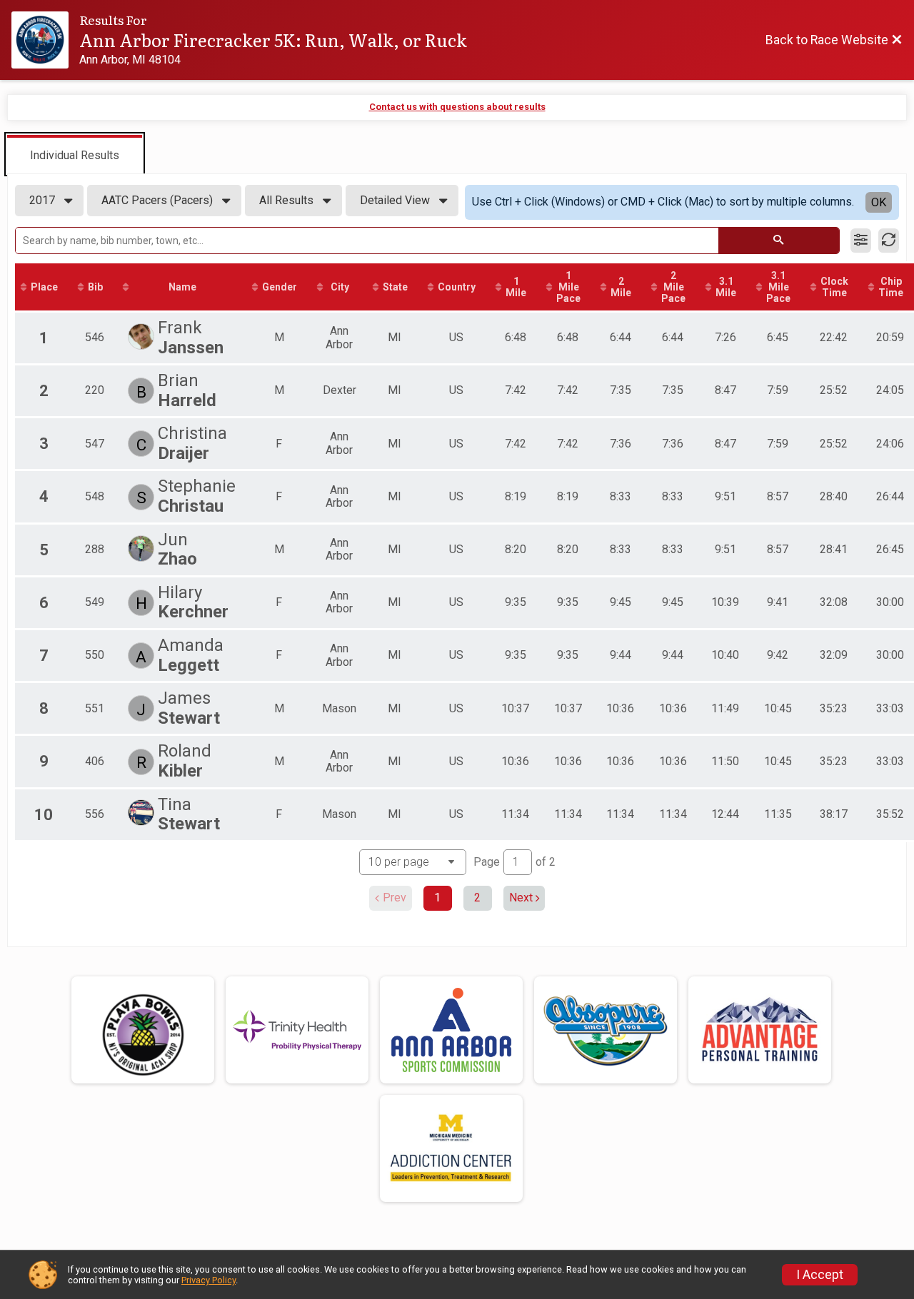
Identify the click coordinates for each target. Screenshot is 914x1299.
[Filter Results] (860, 240)
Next (521, 897)
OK (878, 202)
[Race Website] (45, 40)
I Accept (819, 1275)
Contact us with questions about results (457, 106)
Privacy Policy (208, 1280)
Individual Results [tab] (74, 155)
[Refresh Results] (888, 240)
